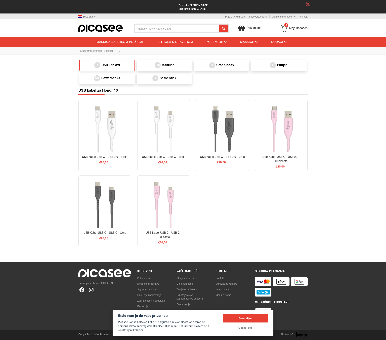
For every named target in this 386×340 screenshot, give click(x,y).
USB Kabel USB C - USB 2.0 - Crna (222, 157)
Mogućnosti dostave (148, 283)
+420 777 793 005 (235, 16)
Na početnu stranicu (90, 51)
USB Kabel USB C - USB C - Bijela (163, 157)
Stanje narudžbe (186, 278)
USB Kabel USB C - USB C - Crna (104, 232)
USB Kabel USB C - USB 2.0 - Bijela (104, 157)
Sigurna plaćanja (146, 289)
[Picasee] (100, 27)
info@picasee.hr (258, 16)
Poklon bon (143, 278)
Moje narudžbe (185, 283)
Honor (109, 51)
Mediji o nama (223, 295)
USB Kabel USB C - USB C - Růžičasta (164, 234)
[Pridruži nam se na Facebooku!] (81, 289)
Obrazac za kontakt (226, 283)
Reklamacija (183, 304)
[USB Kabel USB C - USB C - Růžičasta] (164, 202)
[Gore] (5, 335)
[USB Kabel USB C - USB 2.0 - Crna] (222, 126)
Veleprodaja (222, 289)
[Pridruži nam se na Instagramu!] (91, 289)
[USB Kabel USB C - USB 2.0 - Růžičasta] (281, 126)
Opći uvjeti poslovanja (149, 295)
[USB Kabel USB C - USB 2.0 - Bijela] (105, 126)
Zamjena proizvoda (187, 289)
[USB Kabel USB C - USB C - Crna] (105, 202)
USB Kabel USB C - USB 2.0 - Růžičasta (281, 159)
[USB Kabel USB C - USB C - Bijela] (164, 126)
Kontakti (220, 278)
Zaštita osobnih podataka (151, 300)
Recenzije (142, 306)
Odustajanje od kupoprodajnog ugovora (190, 296)
